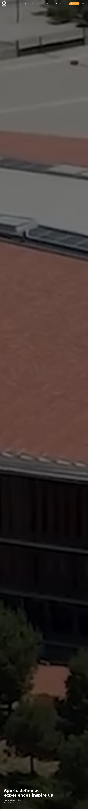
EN (84, 4)
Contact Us (74, 4)
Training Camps (24, 4)
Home (15, 4)
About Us (58, 4)
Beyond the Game (48, 4)
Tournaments (36, 4)
